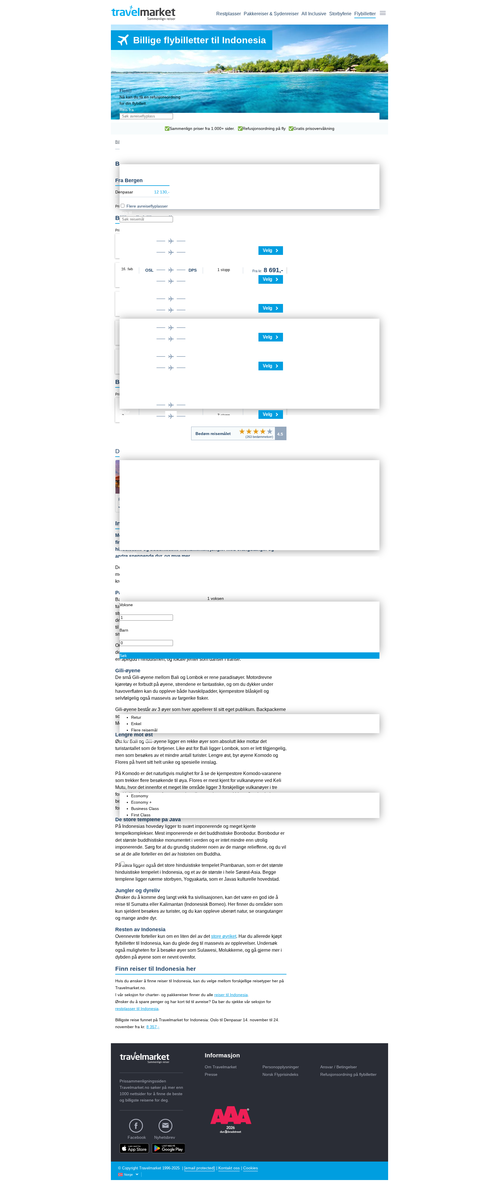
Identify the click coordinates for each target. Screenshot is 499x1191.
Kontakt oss (229, 1168)
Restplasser (228, 13)
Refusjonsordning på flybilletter (348, 1074)
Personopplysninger (280, 1067)
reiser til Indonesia (231, 994)
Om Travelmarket (221, 1067)
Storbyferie (340, 13)
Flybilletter (365, 13)
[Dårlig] (242, 431)
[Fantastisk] (269, 431)
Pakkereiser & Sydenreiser (271, 13)
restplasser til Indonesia (137, 1008)
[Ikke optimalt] (248, 431)
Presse (211, 1074)
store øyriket (223, 936)
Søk (123, 655)
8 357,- (152, 1026)
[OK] (255, 431)
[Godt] (262, 431)
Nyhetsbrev (164, 1137)
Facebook (137, 1137)
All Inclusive (313, 13)
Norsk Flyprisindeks (280, 1074)
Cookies (250, 1168)
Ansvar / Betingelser (338, 1067)
